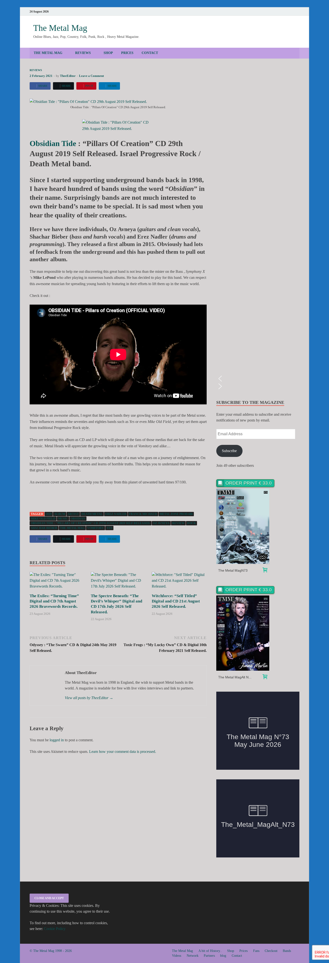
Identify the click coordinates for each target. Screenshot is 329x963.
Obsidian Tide (53, 143)
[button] (257, 378)
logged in (57, 740)
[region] (257, 229)
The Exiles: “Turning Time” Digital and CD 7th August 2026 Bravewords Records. (54, 601)
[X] (290, 11)
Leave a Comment (91, 76)
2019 (49, 514)
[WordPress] (297, 11)
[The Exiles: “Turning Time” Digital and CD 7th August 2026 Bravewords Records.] (57, 582)
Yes (109, 528)
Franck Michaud (143, 514)
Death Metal (92, 514)
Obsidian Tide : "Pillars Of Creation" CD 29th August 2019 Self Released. (90, 523)
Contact (150, 53)
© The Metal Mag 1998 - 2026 (51, 951)
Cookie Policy (55, 929)
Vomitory (95, 528)
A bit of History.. (210, 951)
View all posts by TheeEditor (89, 698)
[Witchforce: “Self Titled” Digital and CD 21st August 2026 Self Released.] (179, 582)
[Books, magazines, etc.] (265, 571)
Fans (256, 951)
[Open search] (297, 53)
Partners (209, 955)
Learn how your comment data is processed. (122, 751)
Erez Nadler (115, 514)
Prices (127, 53)
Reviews (83, 53)
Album (59, 514)
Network (192, 955)
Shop (108, 53)
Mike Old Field (43, 518)
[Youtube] (270, 11)
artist (73, 514)
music (63, 518)
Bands (287, 951)
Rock (191, 523)
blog (223, 955)
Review (178, 523)
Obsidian (78, 518)
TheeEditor (68, 76)
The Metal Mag (60, 28)
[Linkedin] (283, 11)
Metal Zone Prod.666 (176, 514)
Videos (176, 955)
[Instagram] (277, 11)
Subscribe (229, 451)
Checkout (271, 951)
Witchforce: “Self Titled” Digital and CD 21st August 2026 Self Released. (176, 601)
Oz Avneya (161, 523)
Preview (243, 526)
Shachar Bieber (44, 528)
